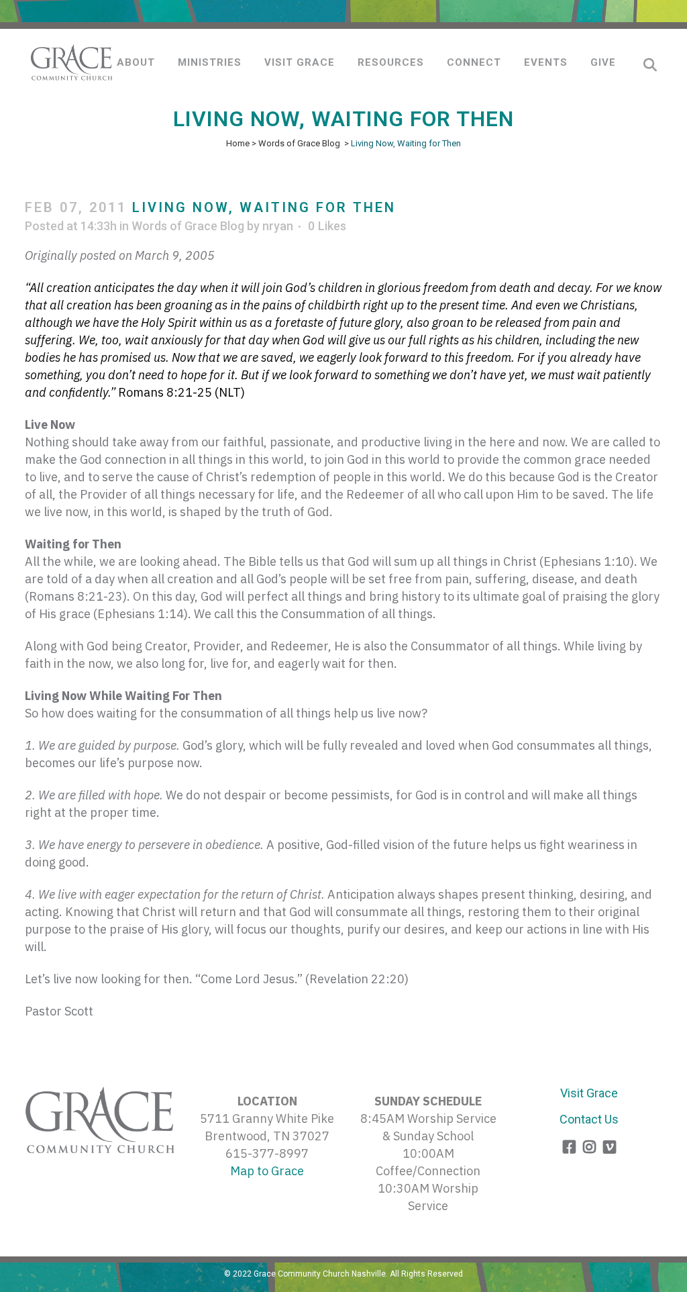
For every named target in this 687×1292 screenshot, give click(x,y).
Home (238, 143)
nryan (277, 226)
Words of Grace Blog (299, 143)
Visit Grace (589, 1093)
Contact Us (589, 1119)
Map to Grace (267, 1171)
